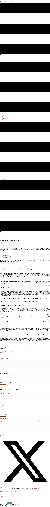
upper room (37, 316)
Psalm (45, 288)
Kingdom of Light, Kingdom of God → (5, 354)
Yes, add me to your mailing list (6, 382)
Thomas (8, 308)
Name (1, 369)
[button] (0, 390)
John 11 (9, 314)
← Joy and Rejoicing (3, 353)
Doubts (5, 244)
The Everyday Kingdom (17, 388)
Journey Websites (34, 488)
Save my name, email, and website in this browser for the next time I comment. (13, 380)
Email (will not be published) (5, 373)
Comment (1, 360)
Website (1, 377)
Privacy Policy (39, 488)
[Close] (0, 490)
